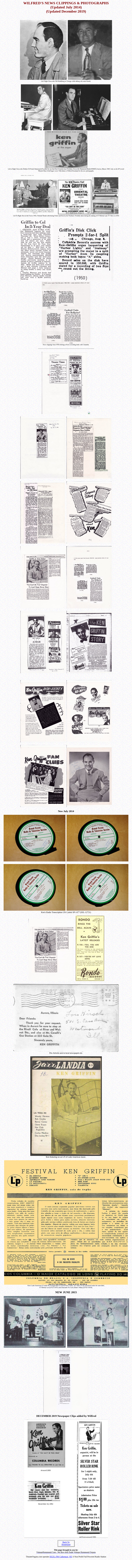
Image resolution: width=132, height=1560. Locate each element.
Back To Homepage (66, 1543)
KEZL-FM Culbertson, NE (61, 1557)
